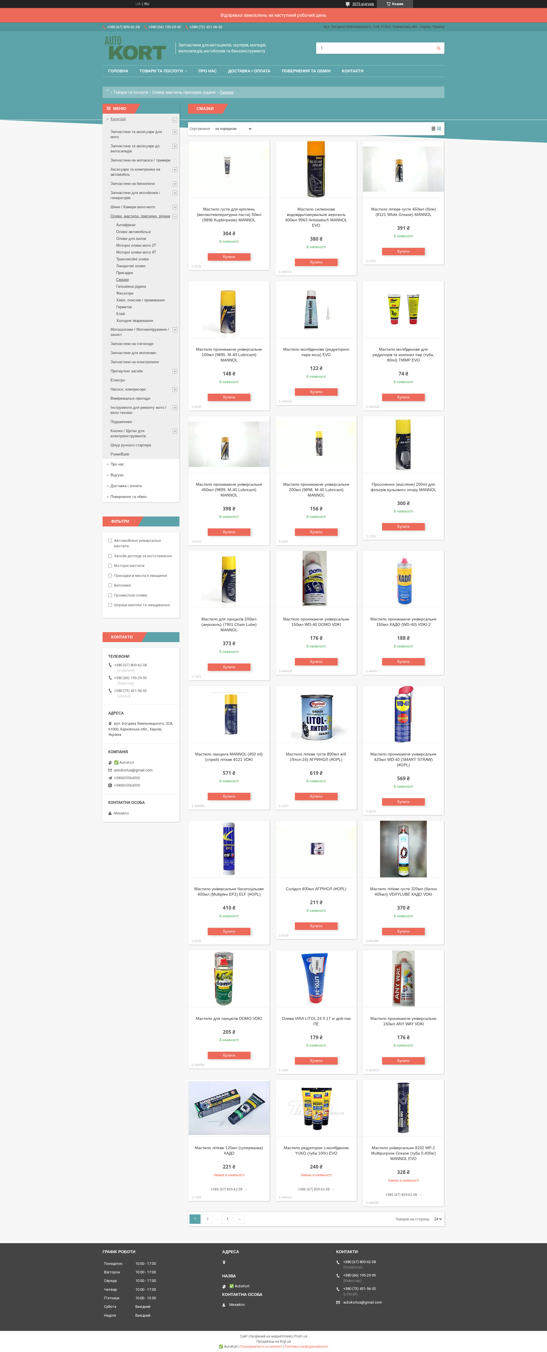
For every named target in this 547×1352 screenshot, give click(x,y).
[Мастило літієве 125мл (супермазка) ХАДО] (229, 1108)
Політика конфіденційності (306, 1347)
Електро (118, 380)
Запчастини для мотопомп (133, 353)
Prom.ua (300, 1336)
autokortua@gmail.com (133, 770)
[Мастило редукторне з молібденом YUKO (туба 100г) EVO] (316, 1108)
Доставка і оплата (249, 71)
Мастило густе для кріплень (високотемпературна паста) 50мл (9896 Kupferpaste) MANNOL (229, 214)
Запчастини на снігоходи (132, 344)
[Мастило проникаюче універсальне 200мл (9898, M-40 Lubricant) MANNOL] (316, 444)
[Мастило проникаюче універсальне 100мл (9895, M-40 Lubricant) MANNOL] (229, 309)
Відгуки (117, 475)
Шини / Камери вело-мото (133, 207)
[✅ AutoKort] (136, 48)
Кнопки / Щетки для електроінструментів (128, 433)
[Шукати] (438, 48)
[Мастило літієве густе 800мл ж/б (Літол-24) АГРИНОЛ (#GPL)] (316, 714)
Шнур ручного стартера (131, 445)
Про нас (208, 71)
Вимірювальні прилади (130, 398)
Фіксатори (124, 293)
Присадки (124, 273)
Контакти (353, 71)
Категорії (118, 119)
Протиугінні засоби (127, 371)
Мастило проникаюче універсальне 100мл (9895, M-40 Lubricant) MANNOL (229, 354)
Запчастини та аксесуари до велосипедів (135, 148)
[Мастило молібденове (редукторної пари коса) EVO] (316, 309)
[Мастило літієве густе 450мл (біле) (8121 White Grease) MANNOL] (403, 169)
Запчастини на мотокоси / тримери (140, 160)
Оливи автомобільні (133, 232)
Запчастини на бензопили (133, 183)
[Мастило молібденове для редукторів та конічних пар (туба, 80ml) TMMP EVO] (403, 309)
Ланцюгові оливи (130, 266)
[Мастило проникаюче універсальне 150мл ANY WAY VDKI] (403, 978)
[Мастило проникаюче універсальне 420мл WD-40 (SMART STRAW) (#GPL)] (403, 714)
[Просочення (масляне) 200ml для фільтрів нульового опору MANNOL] (403, 444)
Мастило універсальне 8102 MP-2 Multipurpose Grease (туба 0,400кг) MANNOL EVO (403, 1153)
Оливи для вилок (131, 238)
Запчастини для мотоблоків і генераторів (135, 195)
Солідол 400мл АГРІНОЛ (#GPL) (316, 889)
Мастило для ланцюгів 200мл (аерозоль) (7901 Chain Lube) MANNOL (229, 624)
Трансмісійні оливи (132, 259)
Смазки (122, 279)
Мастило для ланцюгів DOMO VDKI (229, 1018)
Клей (120, 314)
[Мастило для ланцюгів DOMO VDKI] (229, 978)
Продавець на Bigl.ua (273, 1341)
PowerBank (120, 454)
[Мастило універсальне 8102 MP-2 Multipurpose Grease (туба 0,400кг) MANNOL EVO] (403, 1108)
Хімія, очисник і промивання (140, 300)
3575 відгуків (363, 4)
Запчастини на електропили (135, 362)
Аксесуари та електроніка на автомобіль (135, 172)
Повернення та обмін (306, 71)
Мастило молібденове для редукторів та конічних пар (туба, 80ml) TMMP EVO (403, 354)
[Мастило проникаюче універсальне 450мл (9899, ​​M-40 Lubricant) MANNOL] (229, 444)
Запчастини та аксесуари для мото (136, 134)
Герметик (124, 307)
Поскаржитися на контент (261, 1347)
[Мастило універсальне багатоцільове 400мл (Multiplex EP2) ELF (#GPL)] (229, 849)
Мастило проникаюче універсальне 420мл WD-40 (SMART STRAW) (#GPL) (403, 759)
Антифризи (125, 225)
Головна (118, 71)
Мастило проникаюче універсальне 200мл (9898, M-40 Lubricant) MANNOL (316, 489)
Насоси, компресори (128, 389)
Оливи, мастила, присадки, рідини (184, 92)
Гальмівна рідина (131, 286)
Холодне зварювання (134, 320)
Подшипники (121, 422)
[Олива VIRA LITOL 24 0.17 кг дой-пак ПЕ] (316, 978)
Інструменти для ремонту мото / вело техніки (138, 410)
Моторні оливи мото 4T (136, 252)
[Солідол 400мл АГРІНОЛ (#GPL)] (316, 849)
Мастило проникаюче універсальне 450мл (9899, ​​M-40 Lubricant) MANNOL (229, 489)
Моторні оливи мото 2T (136, 245)
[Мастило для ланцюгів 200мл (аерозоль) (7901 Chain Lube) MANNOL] (229, 579)
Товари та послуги (161, 71)
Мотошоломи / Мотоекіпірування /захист (140, 332)
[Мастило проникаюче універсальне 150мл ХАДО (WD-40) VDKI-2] (403, 579)
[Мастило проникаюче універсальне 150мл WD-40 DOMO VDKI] (316, 579)
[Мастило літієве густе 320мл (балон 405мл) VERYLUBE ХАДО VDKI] (403, 849)
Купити (229, 257)
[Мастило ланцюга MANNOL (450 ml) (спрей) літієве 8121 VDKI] (229, 714)
